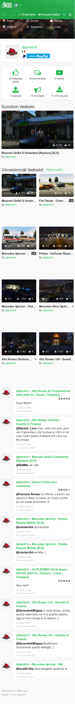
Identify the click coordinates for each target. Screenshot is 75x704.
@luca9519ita (25, 669)
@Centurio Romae (28, 494)
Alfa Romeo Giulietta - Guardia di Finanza (38, 422)
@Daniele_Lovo (26, 428)
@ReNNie (22, 465)
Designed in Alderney (14, 691)
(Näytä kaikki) (54, 170)
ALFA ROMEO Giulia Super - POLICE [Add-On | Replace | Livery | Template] (42, 573)
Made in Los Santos (14, 694)
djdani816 (29, 46)
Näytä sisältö (25, 407)
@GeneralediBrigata (29, 610)
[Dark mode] (64, 14)
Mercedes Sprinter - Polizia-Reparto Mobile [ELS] (42, 520)
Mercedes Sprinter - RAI (47, 664)
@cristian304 (24, 527)
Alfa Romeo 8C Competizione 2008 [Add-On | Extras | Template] (43, 393)
